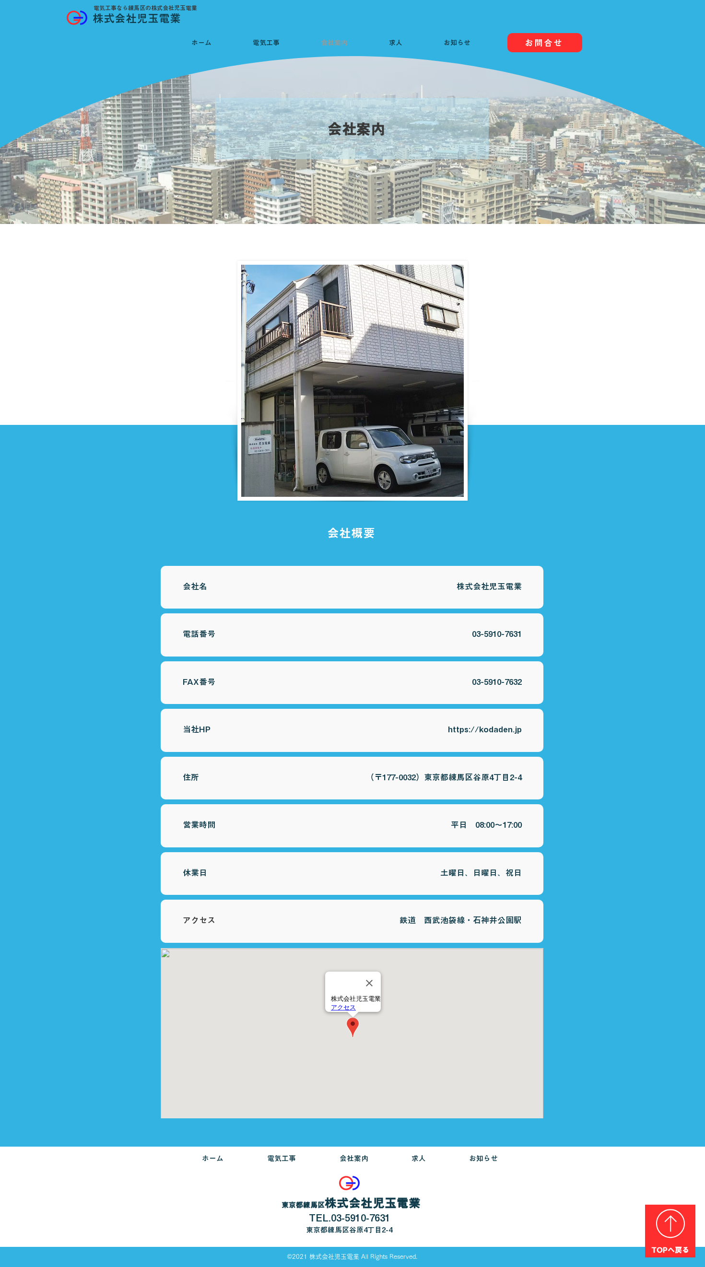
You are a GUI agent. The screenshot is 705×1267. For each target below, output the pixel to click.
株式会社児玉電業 (137, 18)
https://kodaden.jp (485, 729)
